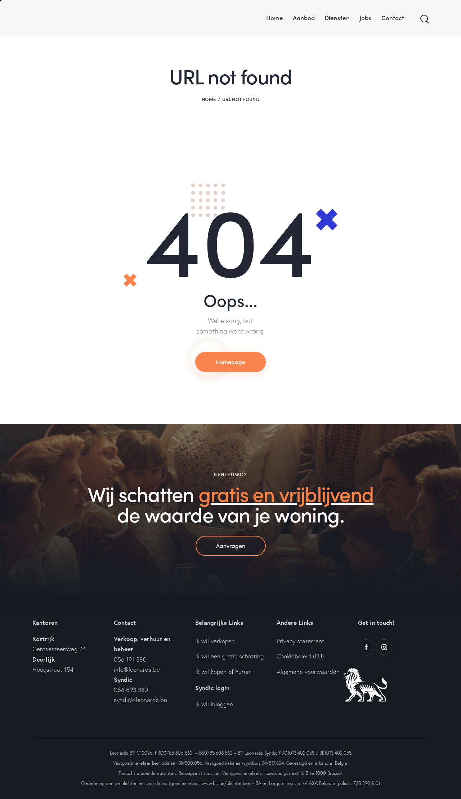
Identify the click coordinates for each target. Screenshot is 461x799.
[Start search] (424, 19)
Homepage (230, 362)
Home (209, 99)
